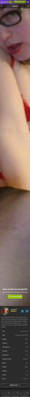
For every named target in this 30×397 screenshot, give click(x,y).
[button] (22, 311)
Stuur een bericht (16, 296)
